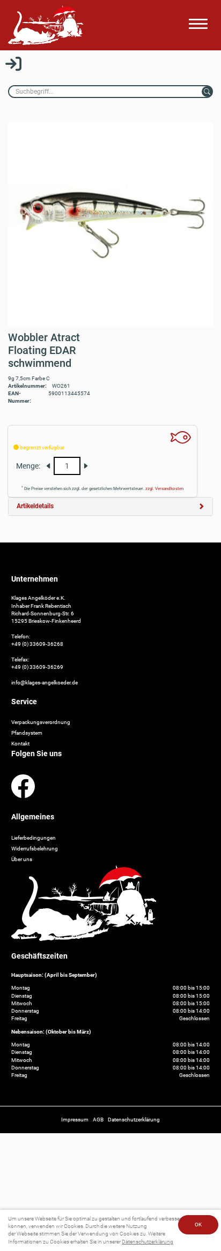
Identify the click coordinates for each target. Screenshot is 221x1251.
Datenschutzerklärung (147, 1242)
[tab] (110, 506)
